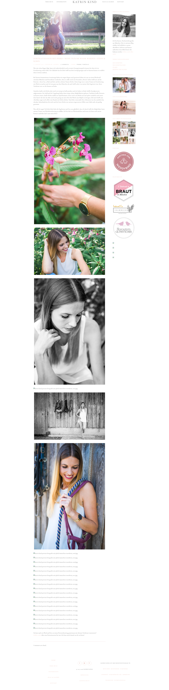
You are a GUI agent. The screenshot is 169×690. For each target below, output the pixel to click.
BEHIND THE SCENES (120, 69)
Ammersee (126, 674)
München (106, 669)
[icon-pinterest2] (89, 663)
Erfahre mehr (37, 635)
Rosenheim (115, 669)
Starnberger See (115, 674)
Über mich (49, 2)
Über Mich (53, 666)
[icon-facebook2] (80, 663)
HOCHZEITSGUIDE (119, 65)
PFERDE (79, 64)
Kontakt (120, 2)
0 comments (64, 64)
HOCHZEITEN (117, 63)
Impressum (84, 675)
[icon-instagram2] (85, 663)
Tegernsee (109, 680)
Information (62, 2)
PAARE (115, 67)
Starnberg (124, 669)
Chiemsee (104, 674)
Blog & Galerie (108, 2)
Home (53, 660)
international (120, 680)
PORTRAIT (85, 64)
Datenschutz (84, 680)
